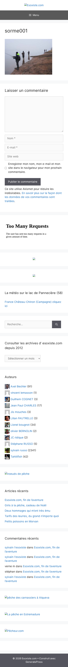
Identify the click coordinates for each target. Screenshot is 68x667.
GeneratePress (34, 661)
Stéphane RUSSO (22, 443)
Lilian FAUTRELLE (22, 418)
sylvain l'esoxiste (15, 547)
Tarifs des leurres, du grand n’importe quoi (32, 516)
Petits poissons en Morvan (21, 521)
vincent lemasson (22, 392)
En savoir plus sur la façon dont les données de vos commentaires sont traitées (33, 197)
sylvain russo (19, 450)
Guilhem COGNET (22, 399)
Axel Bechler (18, 386)
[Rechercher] (56, 324)
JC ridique (17, 437)
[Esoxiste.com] (34, 5)
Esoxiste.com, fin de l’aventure (24, 500)
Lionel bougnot (20, 424)
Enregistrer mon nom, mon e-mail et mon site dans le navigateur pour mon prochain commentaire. (35, 167)
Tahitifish (16, 456)
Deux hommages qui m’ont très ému (27, 510)
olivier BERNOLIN (21, 431)
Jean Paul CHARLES (23, 405)
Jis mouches (18, 411)
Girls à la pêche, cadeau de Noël (25, 505)
